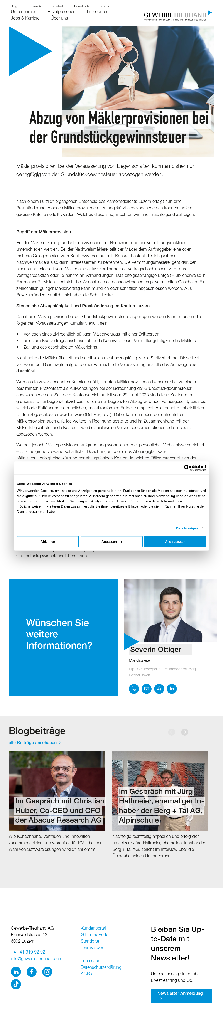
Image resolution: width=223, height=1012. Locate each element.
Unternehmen (23, 12)
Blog (14, 6)
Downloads (81, 6)
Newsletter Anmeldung (180, 994)
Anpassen (109, 541)
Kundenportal (93, 929)
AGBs (86, 974)
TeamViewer (92, 948)
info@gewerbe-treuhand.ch (36, 959)
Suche (105, 6)
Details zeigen (187, 528)
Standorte (90, 942)
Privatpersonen (62, 12)
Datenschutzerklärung (101, 968)
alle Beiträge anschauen (33, 743)
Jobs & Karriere (25, 19)
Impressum (91, 961)
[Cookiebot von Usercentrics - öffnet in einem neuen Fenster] (187, 468)
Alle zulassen (175, 541)
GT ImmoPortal (95, 935)
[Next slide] (184, 732)
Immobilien (97, 12)
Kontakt (58, 6)
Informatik (34, 6)
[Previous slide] (171, 732)
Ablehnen (48, 541)
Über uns (59, 19)
